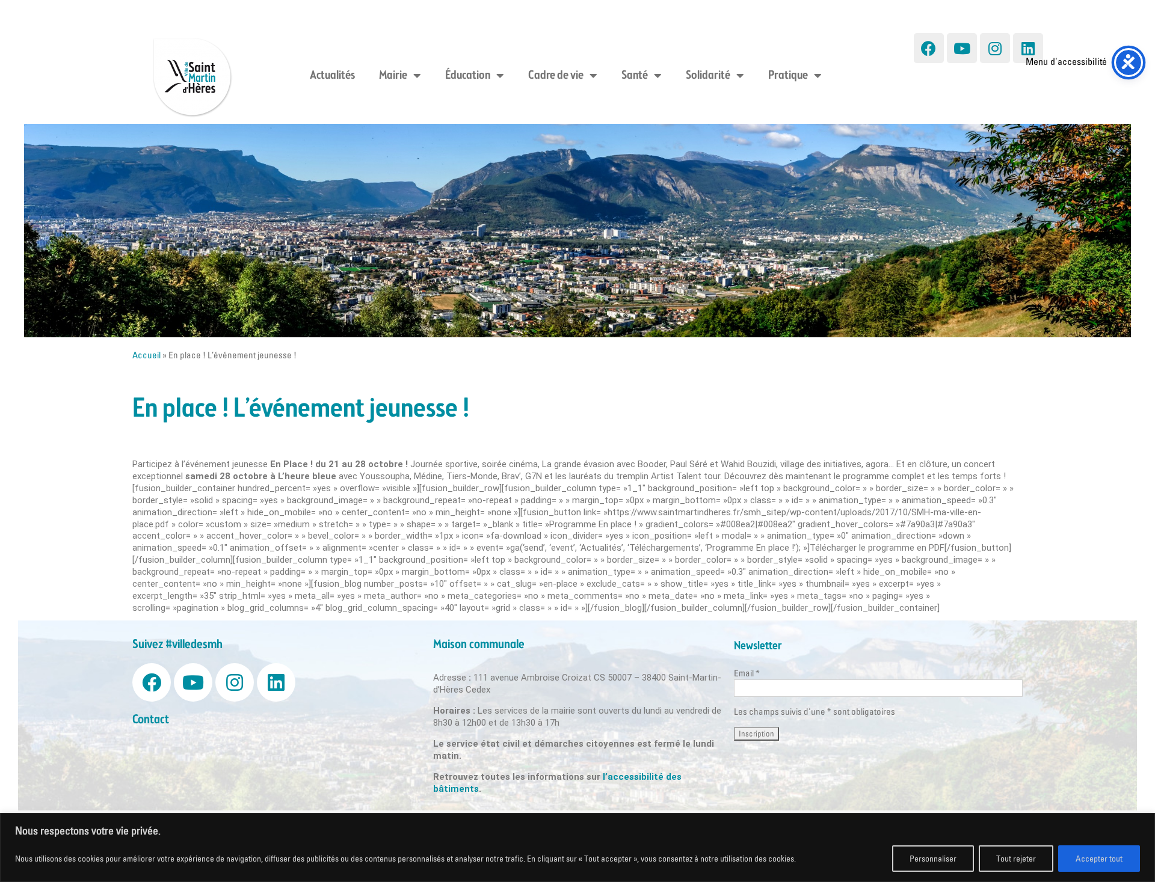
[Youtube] (962, 48)
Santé (634, 76)
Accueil (146, 355)
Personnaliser (933, 858)
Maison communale (479, 645)
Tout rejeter (1016, 858)
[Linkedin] (1028, 48)
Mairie (393, 76)
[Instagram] (995, 48)
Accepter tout (1099, 858)
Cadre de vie (556, 76)
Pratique (788, 76)
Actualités (332, 76)
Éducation (467, 76)
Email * (747, 673)
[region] (577, 847)
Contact (150, 720)
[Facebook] (929, 48)
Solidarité (708, 76)
